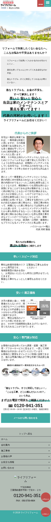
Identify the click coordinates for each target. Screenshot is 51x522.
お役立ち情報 (7, 462)
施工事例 (5, 450)
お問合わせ (45, 499)
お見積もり (45, 514)
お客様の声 (6, 456)
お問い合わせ (7, 468)
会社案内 (5, 445)
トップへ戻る (25, 434)
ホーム (4, 439)
